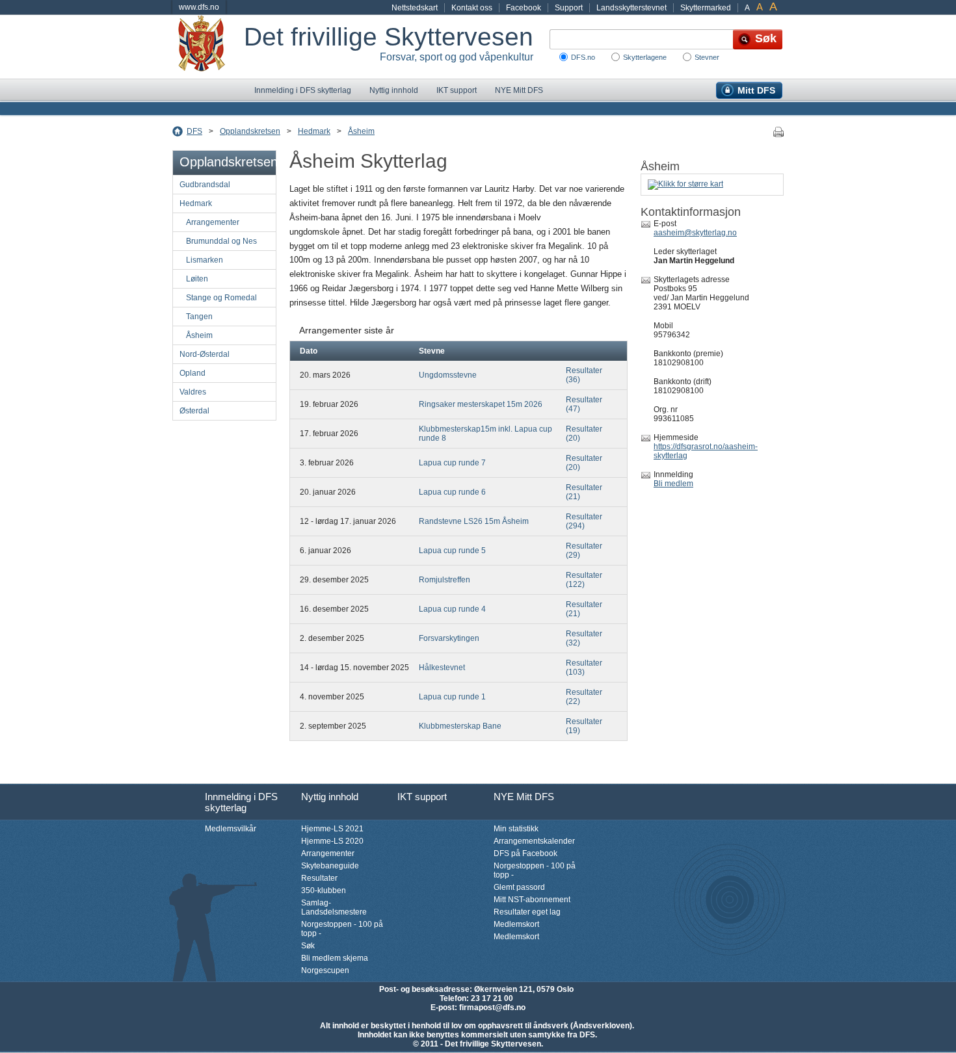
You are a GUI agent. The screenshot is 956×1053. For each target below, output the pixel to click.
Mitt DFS (756, 90)
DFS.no (583, 57)
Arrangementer (212, 222)
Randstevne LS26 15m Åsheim (474, 521)
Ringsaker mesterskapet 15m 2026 (480, 404)
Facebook (523, 7)
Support (569, 7)
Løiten (197, 278)
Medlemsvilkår (230, 828)
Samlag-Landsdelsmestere (334, 907)
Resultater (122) (584, 580)
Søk (308, 945)
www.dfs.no (199, 7)
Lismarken (204, 260)
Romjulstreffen (444, 579)
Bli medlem (673, 483)
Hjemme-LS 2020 (332, 841)
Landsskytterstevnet (631, 7)
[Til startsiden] (208, 47)
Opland (192, 373)
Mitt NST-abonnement (532, 899)
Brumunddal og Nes (221, 241)
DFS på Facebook (525, 853)
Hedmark (314, 131)
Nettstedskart (415, 7)
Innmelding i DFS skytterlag (302, 90)
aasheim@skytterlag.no (695, 232)
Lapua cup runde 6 (452, 492)
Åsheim (361, 131)
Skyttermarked (705, 7)
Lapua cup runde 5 (452, 550)
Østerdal (194, 410)
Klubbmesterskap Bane (460, 726)
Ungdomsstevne (448, 375)
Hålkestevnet (442, 667)
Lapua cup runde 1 (452, 696)
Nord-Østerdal (204, 354)
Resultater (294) (584, 521)
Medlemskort (516, 924)
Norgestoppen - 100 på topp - (342, 929)
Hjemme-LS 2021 (332, 828)
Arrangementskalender (534, 841)
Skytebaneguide (330, 865)
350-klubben (323, 890)
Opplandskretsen (250, 131)
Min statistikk (516, 828)
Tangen (199, 316)
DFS (194, 131)
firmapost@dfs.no (492, 1007)
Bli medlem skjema (334, 958)
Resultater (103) (584, 667)
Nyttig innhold (393, 90)
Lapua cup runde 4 (452, 609)
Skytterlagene (645, 57)
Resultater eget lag (527, 911)
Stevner (707, 57)
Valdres (192, 391)
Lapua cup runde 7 (452, 462)
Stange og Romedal (221, 297)
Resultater (319, 878)
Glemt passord (519, 887)
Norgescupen (325, 970)
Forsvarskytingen (449, 638)
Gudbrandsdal (204, 184)
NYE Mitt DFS (519, 90)
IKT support (456, 90)
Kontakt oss (471, 7)
